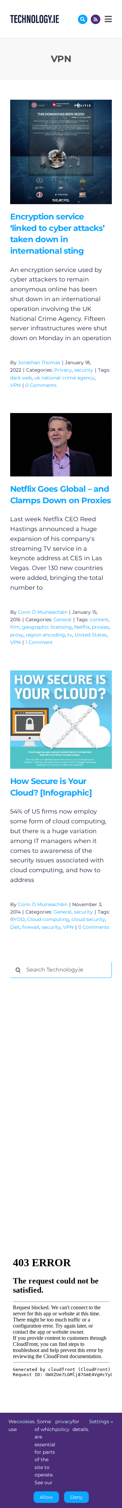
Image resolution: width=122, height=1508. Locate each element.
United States (91, 635)
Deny (76, 1497)
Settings (99, 1421)
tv (69, 635)
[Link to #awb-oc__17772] (82, 19)
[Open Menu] (107, 19)
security (83, 370)
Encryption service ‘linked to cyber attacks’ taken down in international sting (51, 151)
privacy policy (64, 1425)
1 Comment (39, 642)
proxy (16, 635)
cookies (26, 1421)
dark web (21, 378)
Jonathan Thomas (39, 362)
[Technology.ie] (34, 18)
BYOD (17, 919)
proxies (100, 627)
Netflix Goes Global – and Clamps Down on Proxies (51, 444)
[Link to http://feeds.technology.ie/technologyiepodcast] (95, 19)
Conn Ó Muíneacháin (42, 612)
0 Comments (41, 385)
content (99, 619)
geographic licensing (47, 627)
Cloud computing (48, 919)
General (63, 619)
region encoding (45, 635)
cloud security (88, 919)
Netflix (81, 627)
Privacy (63, 370)
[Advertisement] (61, 1086)
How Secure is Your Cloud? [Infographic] (51, 719)
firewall (30, 927)
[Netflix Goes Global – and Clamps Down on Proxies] (61, 444)
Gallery (70, 151)
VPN (15, 385)
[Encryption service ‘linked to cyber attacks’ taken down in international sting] (61, 152)
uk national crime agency (64, 378)
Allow (46, 1497)
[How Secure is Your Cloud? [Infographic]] (61, 719)
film (15, 627)
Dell (15, 927)
